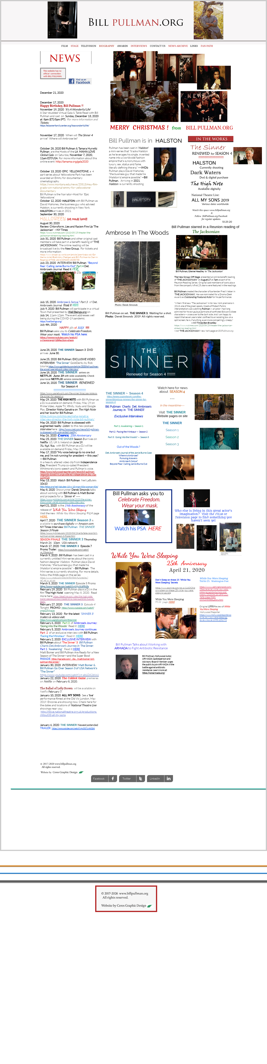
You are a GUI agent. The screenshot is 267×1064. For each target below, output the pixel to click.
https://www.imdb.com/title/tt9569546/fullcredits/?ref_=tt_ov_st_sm (64, 579)
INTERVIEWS (138, 45)
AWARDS (122, 45)
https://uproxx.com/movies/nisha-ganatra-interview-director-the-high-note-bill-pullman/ (67, 417)
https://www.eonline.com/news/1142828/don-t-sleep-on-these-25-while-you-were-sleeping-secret (175, 590)
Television (182, 517)
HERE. (44, 516)
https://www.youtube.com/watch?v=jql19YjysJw (67, 609)
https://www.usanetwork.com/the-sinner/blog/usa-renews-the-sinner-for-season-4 (126, 399)
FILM (64, 45)
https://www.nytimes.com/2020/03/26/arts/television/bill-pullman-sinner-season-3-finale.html (69, 534)
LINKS (194, 45)
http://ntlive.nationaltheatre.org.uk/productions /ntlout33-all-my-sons (68, 713)
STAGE (75, 45)
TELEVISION (87, 45)
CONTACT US (157, 45)
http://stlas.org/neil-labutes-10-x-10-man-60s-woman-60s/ (69, 486)
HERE (76, 305)
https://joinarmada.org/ (153, 672)
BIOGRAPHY (106, 45)
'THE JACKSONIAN (189, 330)
